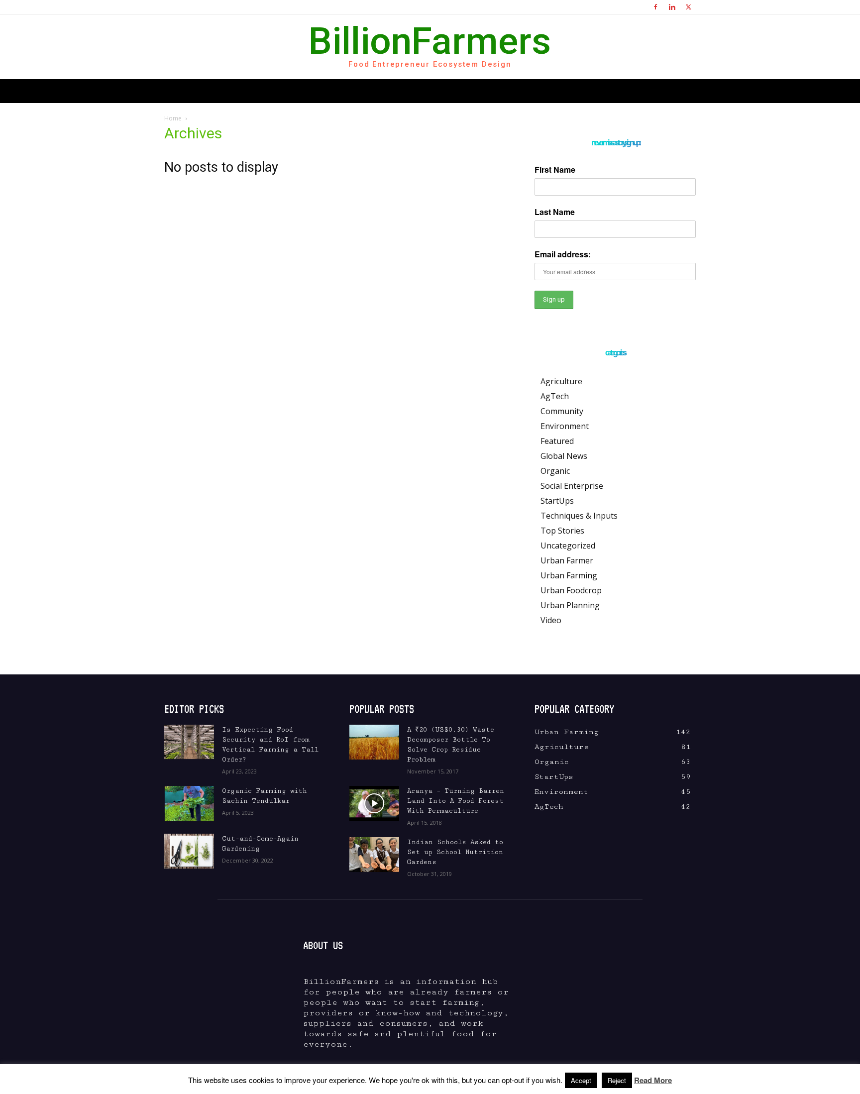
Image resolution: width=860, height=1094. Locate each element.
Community (561, 411)
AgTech (554, 396)
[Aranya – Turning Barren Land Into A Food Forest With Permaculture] (374, 803)
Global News (563, 455)
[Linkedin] (671, 7)
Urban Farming (568, 575)
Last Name (555, 212)
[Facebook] (655, 7)
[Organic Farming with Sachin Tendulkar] (189, 803)
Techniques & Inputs (579, 515)
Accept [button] (581, 1080)
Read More (653, 1080)
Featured (557, 441)
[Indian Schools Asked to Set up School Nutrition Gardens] (374, 854)
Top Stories (562, 530)
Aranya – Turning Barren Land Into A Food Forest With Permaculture (455, 801)
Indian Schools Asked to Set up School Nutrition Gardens (455, 852)
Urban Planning (570, 605)
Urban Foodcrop (571, 590)
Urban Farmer (566, 560)
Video (550, 620)
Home (173, 118)
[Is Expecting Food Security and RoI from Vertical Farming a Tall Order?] (189, 742)
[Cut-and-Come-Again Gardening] (189, 851)
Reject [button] (617, 1080)
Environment (564, 426)
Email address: (563, 254)
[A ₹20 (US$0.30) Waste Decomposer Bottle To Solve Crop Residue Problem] (374, 742)
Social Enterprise (571, 485)
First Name (555, 169)
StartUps (557, 500)
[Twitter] (688, 7)
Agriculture (561, 381)
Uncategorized (567, 545)
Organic (555, 470)
